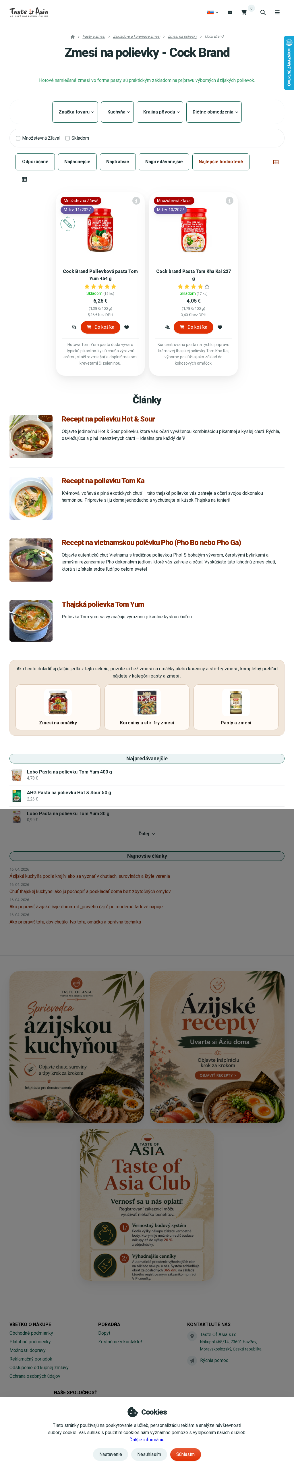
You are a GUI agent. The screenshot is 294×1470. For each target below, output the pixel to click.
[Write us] (192, 1360)
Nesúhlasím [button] (149, 1454)
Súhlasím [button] (185, 1454)
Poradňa (109, 1324)
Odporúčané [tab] (35, 161)
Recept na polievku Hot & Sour (108, 419)
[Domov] (28, 12)
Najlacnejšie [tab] (77, 161)
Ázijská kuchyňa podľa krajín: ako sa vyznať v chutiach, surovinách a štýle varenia (89, 876)
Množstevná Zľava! (41, 138)
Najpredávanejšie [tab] (164, 161)
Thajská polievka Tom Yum (103, 604)
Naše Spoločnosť (75, 1392)
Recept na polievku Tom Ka (103, 480)
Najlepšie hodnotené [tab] (221, 161)
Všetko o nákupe (30, 1324)
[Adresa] (192, 1336)
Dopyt (104, 1333)
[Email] (230, 12)
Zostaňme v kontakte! (120, 1341)
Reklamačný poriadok (30, 1359)
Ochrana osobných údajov (34, 1376)
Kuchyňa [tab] (117, 112)
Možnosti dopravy (27, 1350)
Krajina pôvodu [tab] (160, 112)
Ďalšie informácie (147, 1439)
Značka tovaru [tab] (75, 112)
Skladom (80, 138)
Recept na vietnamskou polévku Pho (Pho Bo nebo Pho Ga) (151, 542)
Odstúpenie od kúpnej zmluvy (39, 1367)
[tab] (276, 162)
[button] (74, 327)
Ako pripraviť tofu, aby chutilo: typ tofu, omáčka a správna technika (75, 922)
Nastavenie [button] (110, 1454)
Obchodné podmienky (31, 1333)
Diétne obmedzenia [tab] (214, 112)
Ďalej (144, 833)
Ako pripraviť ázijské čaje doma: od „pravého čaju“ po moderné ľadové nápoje (86, 906)
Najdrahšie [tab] (117, 161)
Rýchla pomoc (214, 1360)
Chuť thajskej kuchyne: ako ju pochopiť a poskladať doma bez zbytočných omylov (90, 891)
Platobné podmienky (30, 1341)
